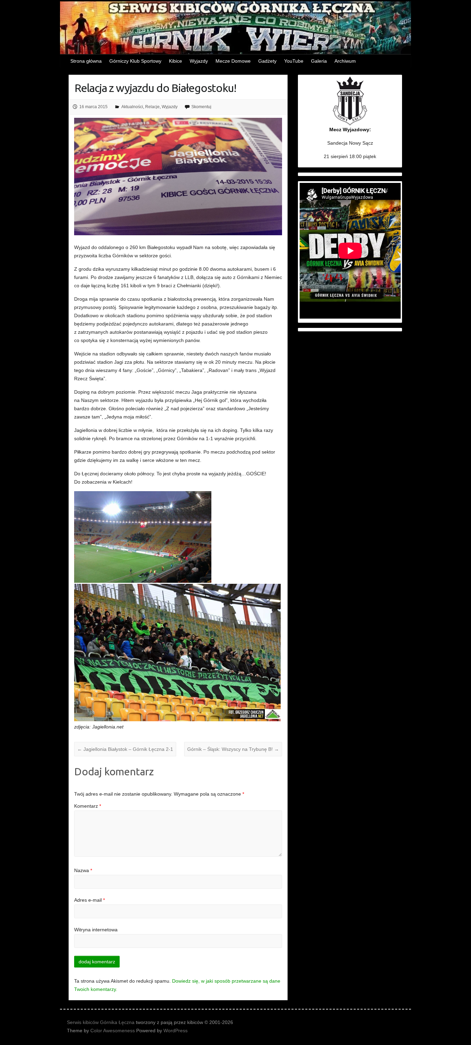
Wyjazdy (199, 61)
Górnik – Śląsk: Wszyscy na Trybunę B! (233, 749)
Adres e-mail (89, 900)
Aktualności (132, 106)
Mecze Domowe (233, 61)
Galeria (319, 61)
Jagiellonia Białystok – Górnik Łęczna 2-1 (125, 749)
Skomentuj (201, 106)
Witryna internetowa (96, 929)
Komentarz (87, 806)
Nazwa (83, 870)
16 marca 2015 (93, 106)
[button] (143, 537)
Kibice (175, 61)
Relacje (152, 106)
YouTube (293, 61)
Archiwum (345, 61)
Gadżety (267, 61)
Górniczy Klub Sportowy (135, 61)
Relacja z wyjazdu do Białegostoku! (155, 88)
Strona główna (86, 61)
